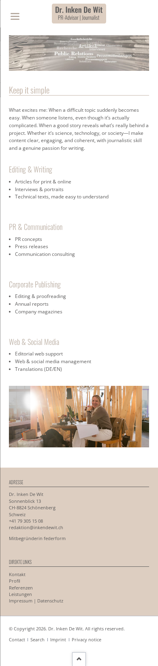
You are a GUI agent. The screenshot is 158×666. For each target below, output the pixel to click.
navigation (15, 16)
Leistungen (20, 594)
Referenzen (21, 588)
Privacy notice (86, 640)
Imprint (58, 640)
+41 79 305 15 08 (26, 521)
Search (37, 640)
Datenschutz (50, 601)
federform (55, 538)
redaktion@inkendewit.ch (36, 527)
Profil (14, 581)
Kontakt (17, 574)
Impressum (20, 601)
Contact (17, 640)
